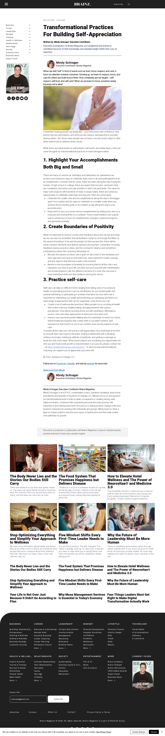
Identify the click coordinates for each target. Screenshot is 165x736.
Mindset (9, 34)
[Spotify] (26, 98)
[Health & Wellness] (30, 40)
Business (10, 25)
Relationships (12, 43)
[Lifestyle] (30, 37)
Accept (154, 732)
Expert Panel (11, 59)
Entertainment (12, 52)
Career (9, 28)
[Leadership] (30, 31)
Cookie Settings (138, 732)
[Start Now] (33, 487)
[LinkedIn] (17, 98)
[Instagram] (9, 98)
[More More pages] (40, 648)
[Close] (161, 732)
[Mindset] (30, 34)
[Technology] (30, 46)
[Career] (30, 28)
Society (9, 49)
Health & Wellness (14, 40)
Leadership (11, 31)
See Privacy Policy (103, 732)
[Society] (30, 49)
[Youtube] (22, 98)
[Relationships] (30, 43)
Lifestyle (9, 37)
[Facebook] (13, 98)
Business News (12, 55)
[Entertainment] (30, 52)
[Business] (30, 25)
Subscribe (118, 4)
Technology (10, 46)
